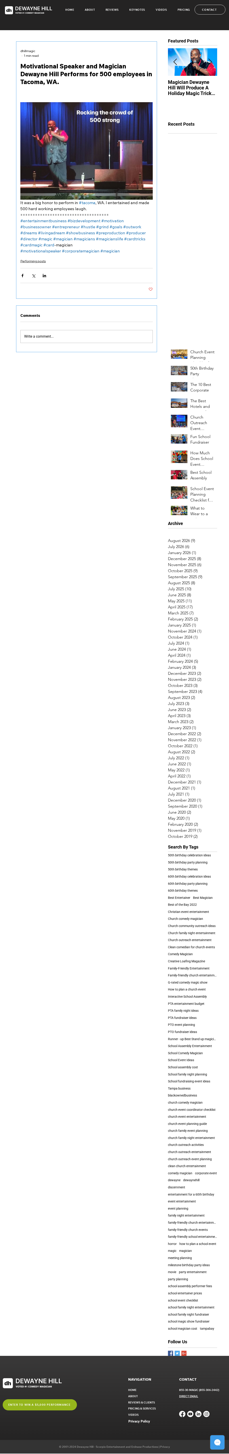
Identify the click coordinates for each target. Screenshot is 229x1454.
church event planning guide (187, 1124)
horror (172, 1244)
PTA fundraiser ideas (182, 1018)
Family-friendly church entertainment (192, 975)
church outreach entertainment (189, 1152)
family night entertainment (186, 1215)
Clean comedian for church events (191, 947)
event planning (178, 1208)
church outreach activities (186, 1145)
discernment (176, 1187)
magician (185, 1251)
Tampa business (179, 1088)
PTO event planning (181, 1024)
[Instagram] (206, 1414)
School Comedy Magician (185, 1053)
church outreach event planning (190, 1159)
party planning (178, 1279)
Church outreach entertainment (190, 940)
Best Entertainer (179, 897)
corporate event (206, 1173)
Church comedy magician (185, 919)
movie (172, 1272)
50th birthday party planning (188, 862)
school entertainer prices (185, 1293)
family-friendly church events (188, 1230)
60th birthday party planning (188, 883)
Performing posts (33, 261)
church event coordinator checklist (192, 1109)
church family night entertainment (191, 1138)
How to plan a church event (187, 989)
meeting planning (180, 1258)
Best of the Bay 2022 (182, 904)
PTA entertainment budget (186, 1003)
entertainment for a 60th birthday (191, 1194)
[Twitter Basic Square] (177, 1353)
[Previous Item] (175, 62)
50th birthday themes (183, 869)
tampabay (207, 1328)
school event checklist (183, 1300)
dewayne (174, 1180)
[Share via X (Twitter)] (33, 275)
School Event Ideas (181, 1060)
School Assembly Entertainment (190, 1046)
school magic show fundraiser (189, 1321)
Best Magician (203, 897)
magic (172, 1251)
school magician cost (182, 1328)
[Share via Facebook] (22, 275)
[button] (137, 10)
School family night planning (187, 1074)
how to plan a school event (197, 1244)
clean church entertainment (187, 1166)
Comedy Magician (180, 954)
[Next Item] (210, 62)
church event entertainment (187, 1116)
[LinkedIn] (198, 1414)
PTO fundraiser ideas (182, 1032)
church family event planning (188, 1130)
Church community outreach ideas (192, 926)
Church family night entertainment (191, 933)
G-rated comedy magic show (188, 982)
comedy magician (180, 1173)
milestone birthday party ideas (189, 1265)
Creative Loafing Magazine (186, 961)
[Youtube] (190, 1414)
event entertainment (182, 1201)
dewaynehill (191, 1180)
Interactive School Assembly (187, 996)
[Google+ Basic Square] (184, 1353)
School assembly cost (183, 1067)
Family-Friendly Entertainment (189, 968)
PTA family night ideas (183, 1010)
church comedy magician (185, 1102)
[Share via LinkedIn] (44, 275)
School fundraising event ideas (189, 1081)
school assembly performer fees (190, 1286)
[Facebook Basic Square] (170, 1353)
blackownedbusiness (182, 1095)
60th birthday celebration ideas (189, 876)
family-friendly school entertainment (192, 1236)
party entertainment (193, 1272)
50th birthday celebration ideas (189, 855)
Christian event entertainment (188, 912)
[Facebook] (182, 1414)
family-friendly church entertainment (192, 1222)
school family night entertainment (191, 1307)
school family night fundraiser (188, 1314)
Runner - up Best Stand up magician (192, 1039)
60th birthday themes (183, 890)
